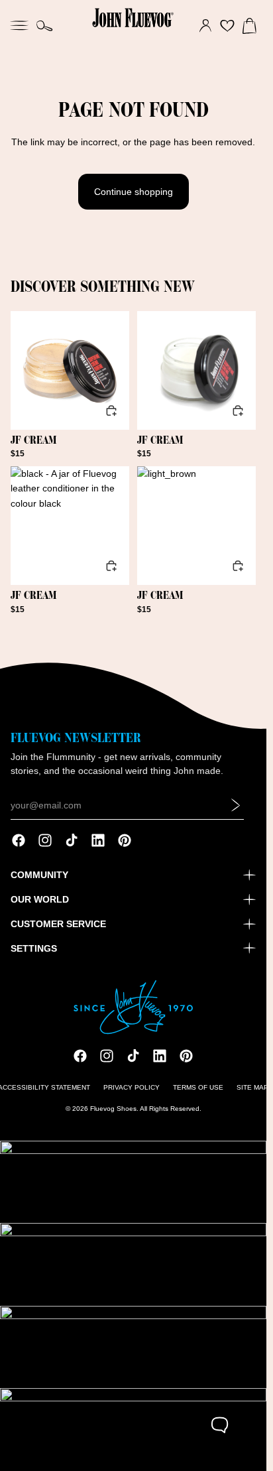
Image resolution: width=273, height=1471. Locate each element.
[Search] (44, 26)
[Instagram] (45, 840)
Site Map (252, 1087)
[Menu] (19, 24)
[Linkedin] (98, 840)
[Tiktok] (72, 840)
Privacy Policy (131, 1087)
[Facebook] (19, 840)
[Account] (205, 25)
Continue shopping (133, 191)
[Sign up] (236, 805)
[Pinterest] (125, 840)
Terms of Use (198, 1087)
